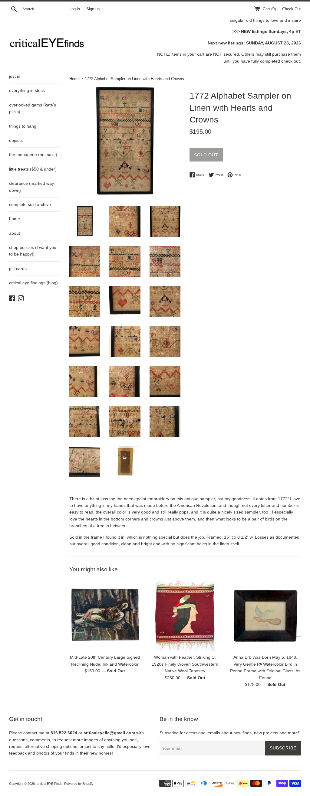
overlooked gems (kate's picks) (32, 108)
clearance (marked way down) (31, 186)
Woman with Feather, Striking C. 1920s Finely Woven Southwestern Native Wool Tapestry (185, 664)
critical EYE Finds (49, 783)
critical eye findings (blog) (33, 282)
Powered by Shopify (79, 783)
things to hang (22, 126)
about (14, 233)
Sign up (93, 9)
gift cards (18, 268)
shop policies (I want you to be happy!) (32, 250)
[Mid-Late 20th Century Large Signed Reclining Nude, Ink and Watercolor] (104, 615)
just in (14, 76)
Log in (74, 9)
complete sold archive (30, 204)
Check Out (291, 9)
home (14, 218)
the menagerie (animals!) (33, 154)
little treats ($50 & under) (33, 169)
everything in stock (27, 90)
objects (16, 140)
